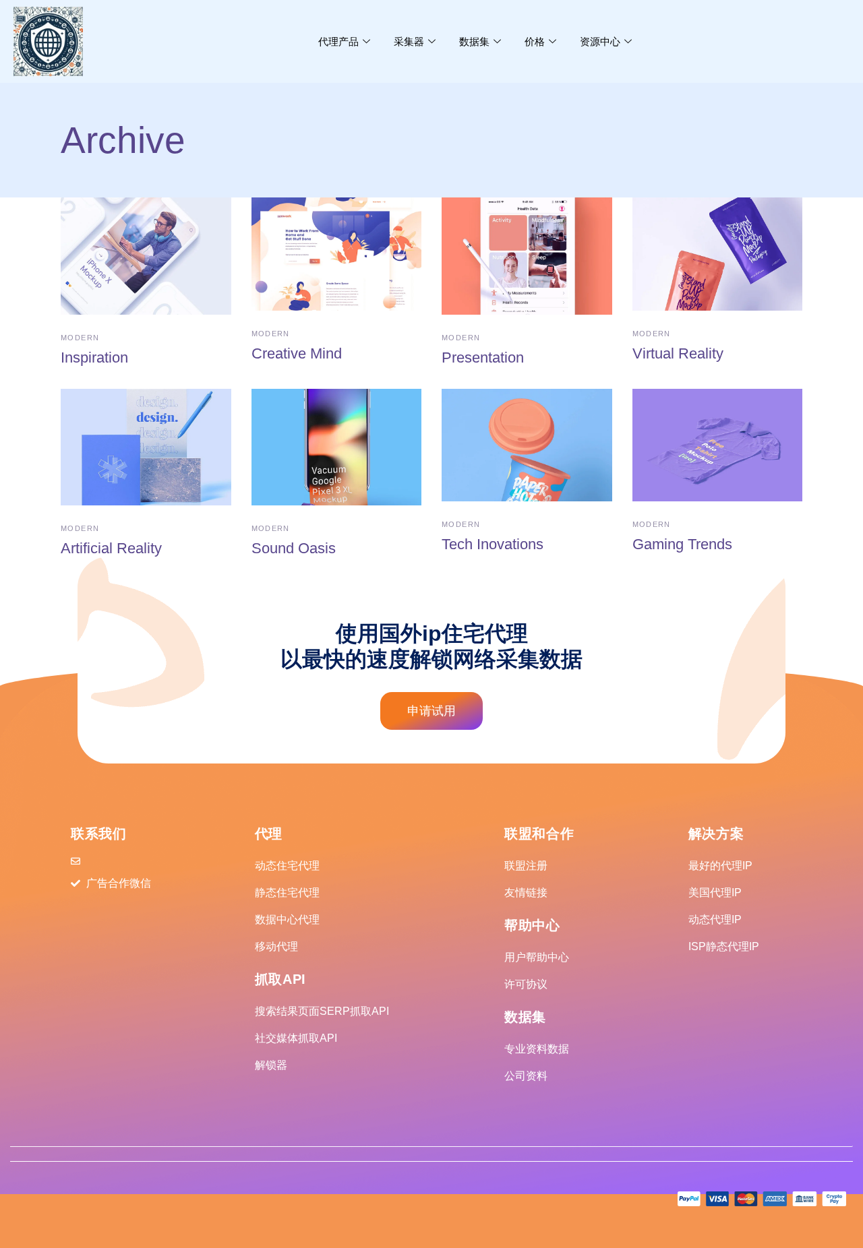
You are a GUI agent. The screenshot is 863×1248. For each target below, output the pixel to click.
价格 (535, 41)
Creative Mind (296, 353)
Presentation (483, 357)
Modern (80, 338)
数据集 (474, 41)
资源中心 (600, 41)
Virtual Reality (677, 353)
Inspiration (94, 357)
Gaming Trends (682, 544)
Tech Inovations (492, 544)
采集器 (409, 41)
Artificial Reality (111, 548)
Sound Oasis (293, 548)
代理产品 (338, 41)
